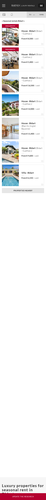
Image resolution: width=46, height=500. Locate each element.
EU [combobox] (30, 14)
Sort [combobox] (41, 14)
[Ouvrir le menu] (3, 5)
